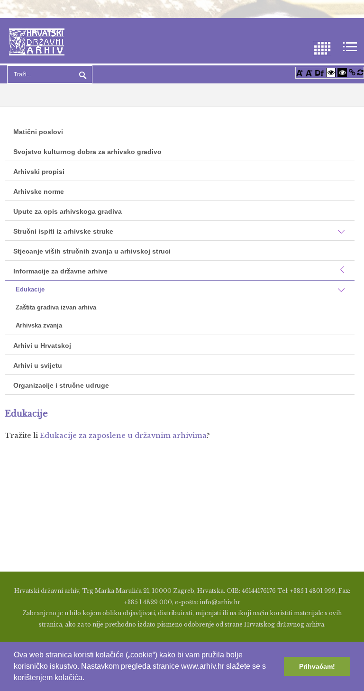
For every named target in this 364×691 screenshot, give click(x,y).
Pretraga (81, 74)
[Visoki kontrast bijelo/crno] (331, 72)
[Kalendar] (322, 48)
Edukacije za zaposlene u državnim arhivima (123, 435)
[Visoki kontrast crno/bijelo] (342, 72)
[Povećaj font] (299, 72)
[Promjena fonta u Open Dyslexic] (319, 72)
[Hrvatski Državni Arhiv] (37, 41)
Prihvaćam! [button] (317, 666)
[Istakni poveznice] (352, 72)
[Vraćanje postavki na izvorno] (360, 72)
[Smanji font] (309, 72)
